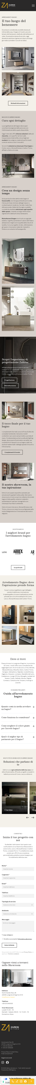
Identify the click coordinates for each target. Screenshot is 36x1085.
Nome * (4, 865)
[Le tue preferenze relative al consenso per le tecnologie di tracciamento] (3, 1082)
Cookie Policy (14, 1052)
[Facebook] (7, 1062)
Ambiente (5, 910)
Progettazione (9, 380)
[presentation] (27, 818)
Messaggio (5, 919)
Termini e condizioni (13, 954)
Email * (4, 883)
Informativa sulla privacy (25, 939)
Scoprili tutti (18, 567)
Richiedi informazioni (18, 103)
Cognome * (5, 874)
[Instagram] (2, 1062)
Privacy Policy (28, 952)
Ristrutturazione (10, 385)
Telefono (5, 892)
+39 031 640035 (7, 1003)
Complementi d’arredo (12, 452)
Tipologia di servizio (9, 901)
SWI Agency (12, 1070)
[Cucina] (15, 798)
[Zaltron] (8, 5)
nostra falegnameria (8, 511)
